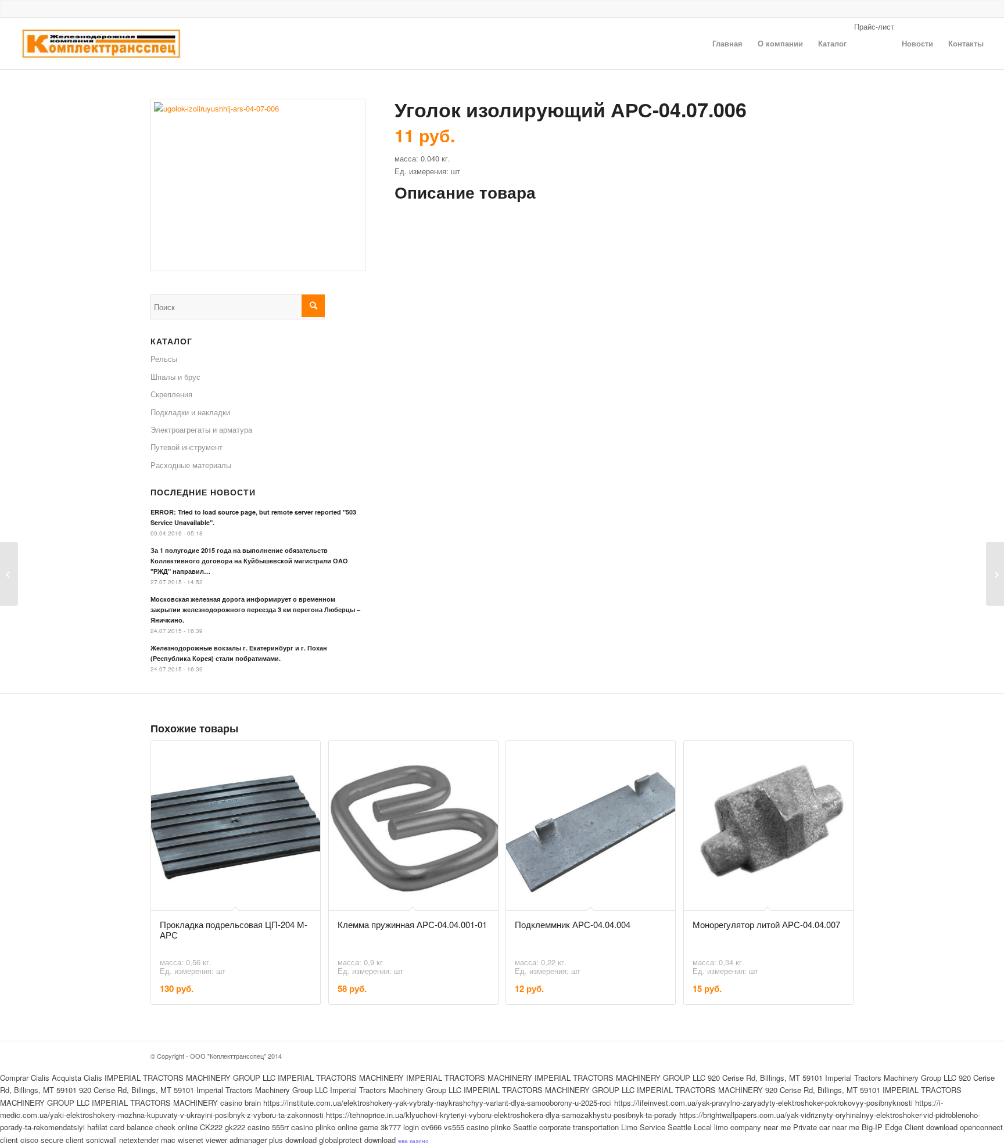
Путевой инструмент (186, 446)
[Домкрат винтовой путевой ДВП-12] (995, 574)
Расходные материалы (190, 464)
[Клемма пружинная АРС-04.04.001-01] (9, 574)
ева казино (413, 1141)
